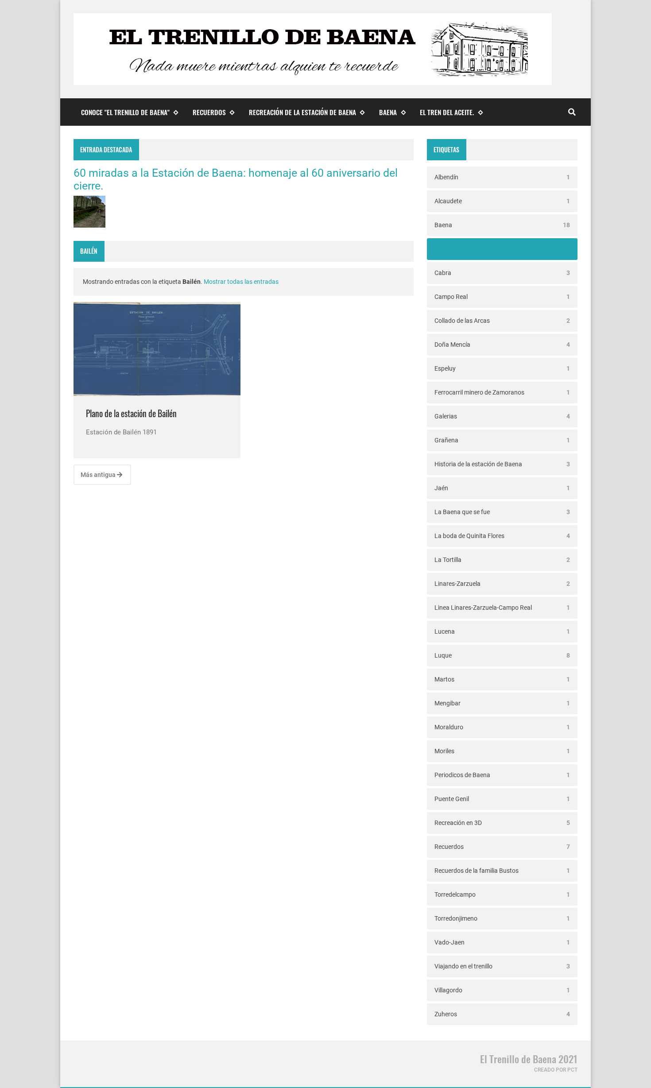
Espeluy (502, 368)
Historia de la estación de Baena (502, 464)
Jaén (502, 488)
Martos (502, 679)
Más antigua (99, 474)
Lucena (502, 631)
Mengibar (502, 703)
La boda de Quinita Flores (502, 535)
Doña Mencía (502, 344)
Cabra (502, 272)
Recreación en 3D (502, 822)
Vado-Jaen (502, 942)
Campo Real (502, 296)
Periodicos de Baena (502, 774)
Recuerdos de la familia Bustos (502, 870)
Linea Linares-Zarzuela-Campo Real (502, 607)
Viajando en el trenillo (502, 966)
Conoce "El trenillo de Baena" (125, 112)
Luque (502, 655)
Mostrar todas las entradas (241, 281)
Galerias (502, 416)
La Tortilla (502, 559)
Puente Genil (502, 798)
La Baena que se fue (502, 511)
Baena (388, 112)
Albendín (502, 177)
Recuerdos (209, 112)
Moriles (502, 751)
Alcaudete (502, 201)
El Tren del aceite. (447, 112)
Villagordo (502, 990)
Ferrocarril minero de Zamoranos (502, 392)
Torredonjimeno (502, 918)
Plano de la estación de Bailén (131, 413)
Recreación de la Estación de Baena (302, 112)
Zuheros (502, 1014)
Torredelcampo (502, 894)
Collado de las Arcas (502, 320)
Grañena (502, 440)
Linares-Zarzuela (502, 583)
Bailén (502, 248)
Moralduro (502, 727)
